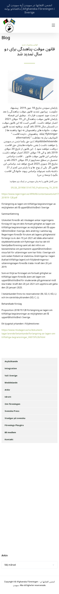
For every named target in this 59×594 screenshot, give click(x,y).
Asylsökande (11, 361)
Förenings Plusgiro (14, 425)
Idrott (8, 396)
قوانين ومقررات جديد (29, 45)
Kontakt (9, 439)
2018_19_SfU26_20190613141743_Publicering (34, 187)
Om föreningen (12, 404)
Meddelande (11, 382)
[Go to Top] (53, 588)
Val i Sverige (11, 375)
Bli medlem (10, 432)
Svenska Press (12, 411)
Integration (11, 368)
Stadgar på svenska (15, 418)
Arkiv (7, 389)
